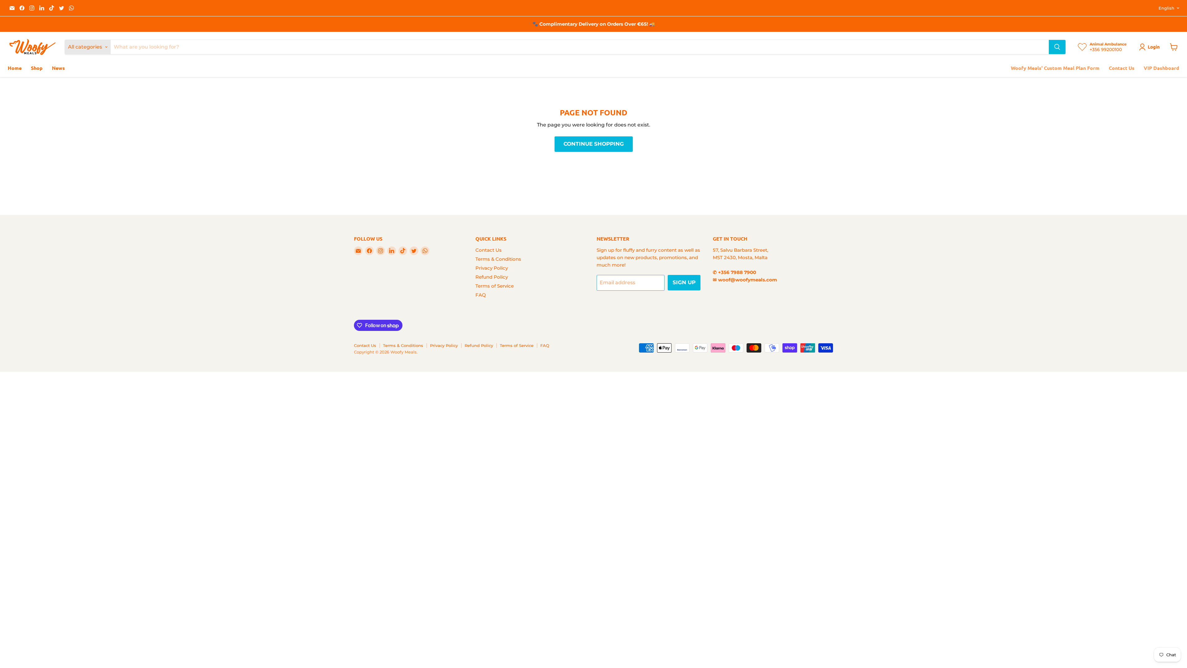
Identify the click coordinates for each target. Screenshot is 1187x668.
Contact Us (1121, 68)
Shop (37, 68)
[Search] (1057, 47)
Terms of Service (494, 286)
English (1166, 8)
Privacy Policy (491, 268)
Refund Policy (491, 277)
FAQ (480, 295)
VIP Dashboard (1161, 68)
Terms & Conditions (498, 259)
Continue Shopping (594, 144)
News (58, 68)
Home (15, 68)
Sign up (684, 282)
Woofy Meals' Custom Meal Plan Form (1055, 68)
